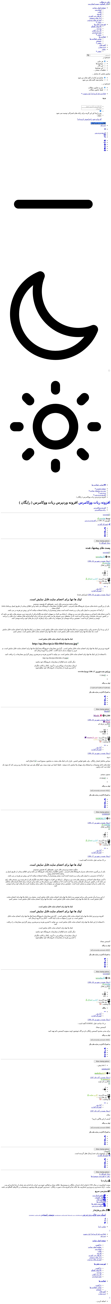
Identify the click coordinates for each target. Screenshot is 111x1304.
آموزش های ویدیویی (94, 20)
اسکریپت (98, 10)
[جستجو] (88, 55)
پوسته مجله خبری (58, 1215)
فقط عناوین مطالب (96, 90)
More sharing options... (102, 541)
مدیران (98, 28)
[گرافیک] (53, 148)
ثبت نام (103, 125)
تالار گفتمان (99, 1198)
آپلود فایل (102, 45)
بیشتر (99, 22)
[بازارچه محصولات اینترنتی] (53, 150)
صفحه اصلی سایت (99, 8)
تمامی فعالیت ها (95, 39)
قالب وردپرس (89, 1214)
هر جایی (100, 61)
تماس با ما (102, 1227)
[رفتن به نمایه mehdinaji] (106, 1069)
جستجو (98, 41)
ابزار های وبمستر (95, 18)
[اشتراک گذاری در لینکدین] (105, 534)
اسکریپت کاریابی (64, 1215)
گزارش (98, 589)
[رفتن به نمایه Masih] (107, 711)
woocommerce (31, 1215)
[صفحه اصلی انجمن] (53, 141)
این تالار (100, 66)
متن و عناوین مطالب (95, 88)
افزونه (99, 14)
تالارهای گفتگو (96, 26)
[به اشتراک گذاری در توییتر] (105, 528)
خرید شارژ (102, 47)
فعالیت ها (102, 37)
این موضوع (99, 68)
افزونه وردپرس (90, 520)
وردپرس (73, 1215)
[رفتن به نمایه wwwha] (106, 515)
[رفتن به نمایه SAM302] (106, 814)
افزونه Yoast (70, 1215)
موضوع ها (99, 63)
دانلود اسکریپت (97, 1195)
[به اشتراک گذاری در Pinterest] (105, 536)
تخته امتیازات (96, 33)
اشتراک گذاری (103, 524)
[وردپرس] (53, 146)
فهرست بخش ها (100, 24)
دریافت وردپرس (98, 1206)
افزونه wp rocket (79, 1215)
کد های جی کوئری (95, 16)
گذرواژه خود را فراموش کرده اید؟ (89, 119)
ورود (99, 115)
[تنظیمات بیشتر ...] (105, 587)
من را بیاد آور (96, 113)
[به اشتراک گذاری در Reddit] (105, 532)
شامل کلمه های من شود (92, 80)
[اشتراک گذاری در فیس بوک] (105, 530)
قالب (99, 12)
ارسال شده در (99, 561)
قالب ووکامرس (37, 1215)
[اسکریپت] (53, 143)
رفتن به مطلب (105, 2)
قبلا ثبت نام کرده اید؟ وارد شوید (94, 94)
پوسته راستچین (47, 1215)
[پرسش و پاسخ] (53, 145)
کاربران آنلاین (96, 31)
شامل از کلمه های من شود (90, 78)
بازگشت (98, 1245)
